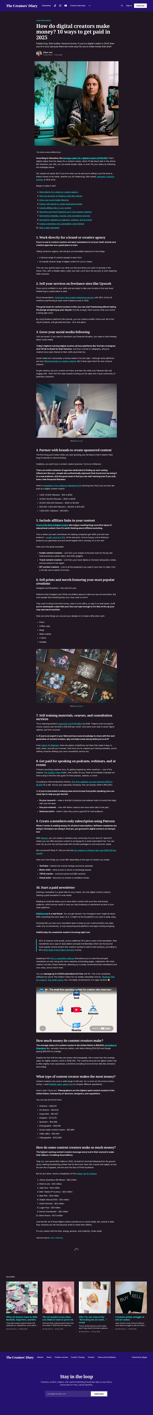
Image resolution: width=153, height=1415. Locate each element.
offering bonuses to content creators (60, 361)
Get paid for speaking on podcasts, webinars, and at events (65, 220)
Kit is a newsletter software (62, 958)
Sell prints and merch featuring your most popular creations (65, 212)
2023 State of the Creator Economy (59, 950)
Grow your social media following (54, 200)
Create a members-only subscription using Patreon (61, 224)
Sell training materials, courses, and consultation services (64, 216)
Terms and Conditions (107, 1357)
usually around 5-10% (55, 537)
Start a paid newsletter (49, 228)
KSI (42, 1161)
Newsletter (46, 6)
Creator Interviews (77, 6)
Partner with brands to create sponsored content (60, 204)
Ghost (144, 1357)
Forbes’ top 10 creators (86, 1174)
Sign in (129, 6)
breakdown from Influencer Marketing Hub (62, 485)
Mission (40, 1357)
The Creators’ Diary (52, 772)
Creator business (43, 20)
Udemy (44, 745)
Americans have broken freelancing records (74, 297)
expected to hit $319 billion (70, 724)
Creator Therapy (78, 1357)
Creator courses (61, 1357)
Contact (91, 1357)
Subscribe (140, 6)
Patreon (44, 838)
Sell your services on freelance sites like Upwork (60, 196)
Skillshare (55, 745)
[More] (89, 5)
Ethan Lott (47, 52)
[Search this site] (122, 5)
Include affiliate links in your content (55, 208)
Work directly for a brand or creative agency (58, 192)
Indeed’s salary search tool (61, 1084)
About (49, 1357)
